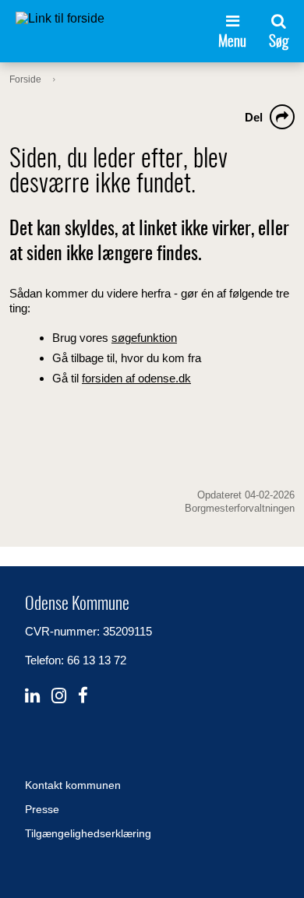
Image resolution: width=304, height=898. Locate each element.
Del (254, 117)
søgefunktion (144, 337)
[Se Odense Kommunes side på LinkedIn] (32, 696)
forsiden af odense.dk (136, 378)
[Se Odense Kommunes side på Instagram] (58, 696)
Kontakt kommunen (73, 785)
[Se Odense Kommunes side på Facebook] (83, 696)
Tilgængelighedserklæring (88, 833)
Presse (42, 809)
